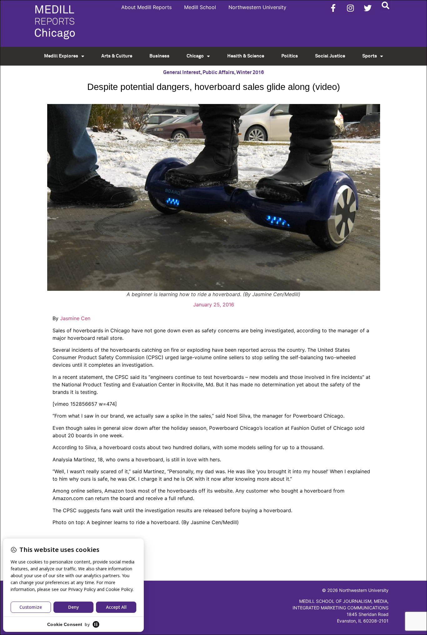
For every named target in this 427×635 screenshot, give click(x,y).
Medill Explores (61, 56)
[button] (385, 5)
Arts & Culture (116, 56)
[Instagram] (350, 8)
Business (159, 56)
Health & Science (245, 56)
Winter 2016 (250, 72)
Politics (289, 56)
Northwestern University (257, 7)
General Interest (181, 72)
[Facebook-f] (333, 8)
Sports (369, 56)
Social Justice (330, 56)
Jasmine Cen (74, 318)
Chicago (195, 56)
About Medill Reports (146, 7)
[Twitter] (367, 8)
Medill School (200, 7)
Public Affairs (218, 72)
